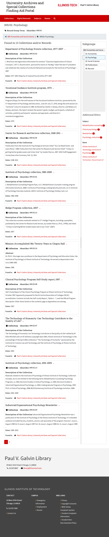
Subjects (37, 18)
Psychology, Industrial (91, 137)
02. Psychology (91, 57)
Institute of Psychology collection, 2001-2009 (28, 363)
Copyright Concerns (69, 503)
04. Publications (91, 65)
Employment (42, 507)
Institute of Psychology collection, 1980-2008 (28, 172)
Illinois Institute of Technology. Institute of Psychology (91, 149)
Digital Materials (24, 18)
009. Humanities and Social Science (21, 36)
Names (47, 18)
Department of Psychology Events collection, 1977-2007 (34, 49)
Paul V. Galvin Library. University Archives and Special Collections (41, 81)
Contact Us (12, 513)
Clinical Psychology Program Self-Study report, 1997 (33, 279)
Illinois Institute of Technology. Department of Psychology (92, 160)
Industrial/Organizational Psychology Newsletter (31, 405)
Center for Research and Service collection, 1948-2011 (33, 133)
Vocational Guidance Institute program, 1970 (28, 88)
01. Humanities (91, 54)
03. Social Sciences (92, 61)
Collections (9, 18)
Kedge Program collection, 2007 (22, 207)
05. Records (89, 68)
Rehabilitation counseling (92, 125)
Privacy (64, 500)
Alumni (39, 510)
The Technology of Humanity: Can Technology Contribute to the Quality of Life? (38, 319)
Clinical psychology (89, 129)
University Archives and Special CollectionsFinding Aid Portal (25, 7)
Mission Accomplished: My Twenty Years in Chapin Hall (35, 243)
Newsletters (87, 133)
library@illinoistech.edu (32, 468)
